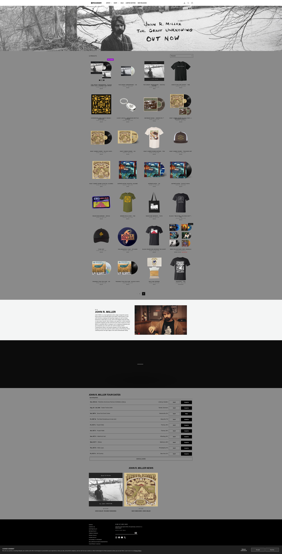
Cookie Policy (92, 537)
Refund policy (92, 531)
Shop (115, 3)
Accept (258, 549)
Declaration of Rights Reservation (98, 541)
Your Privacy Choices (94, 543)
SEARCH (91, 524)
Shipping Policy (93, 529)
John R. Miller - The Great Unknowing (105, 511)
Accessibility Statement (95, 539)
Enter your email (120, 530)
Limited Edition (130, 3)
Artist (108, 3)
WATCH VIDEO (142, 383)
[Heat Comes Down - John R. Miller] (141, 490)
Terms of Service (93, 533)
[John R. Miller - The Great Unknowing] (106, 490)
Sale (122, 3)
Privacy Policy (137, 550)
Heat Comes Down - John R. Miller (141, 511)
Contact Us (92, 526)
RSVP (176, 402)
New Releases (142, 3)
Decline (272, 549)
